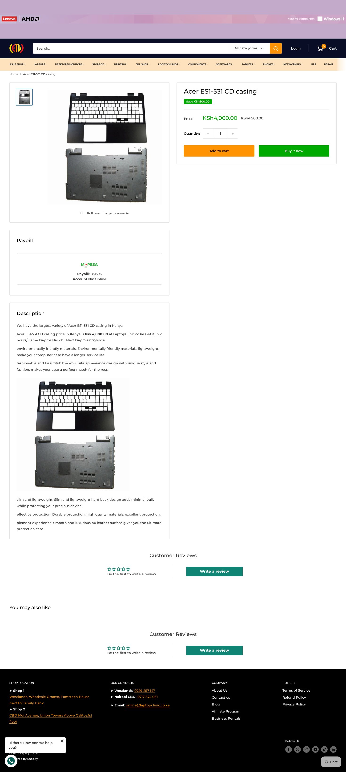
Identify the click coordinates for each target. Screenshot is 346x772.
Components (197, 64)
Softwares (224, 64)
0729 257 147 (144, 691)
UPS (313, 64)
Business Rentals (226, 718)
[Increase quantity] (233, 134)
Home (13, 74)
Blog (216, 704)
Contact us (221, 697)
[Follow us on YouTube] (315, 749)
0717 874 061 (147, 697)
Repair (328, 64)
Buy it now (294, 151)
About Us (219, 690)
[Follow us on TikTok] (324, 749)
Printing (120, 64)
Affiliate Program (226, 711)
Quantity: (192, 134)
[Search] (276, 48)
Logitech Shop (168, 64)
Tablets (247, 64)
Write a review (214, 571)
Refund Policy (294, 697)
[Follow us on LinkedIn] (333, 749)
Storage (98, 64)
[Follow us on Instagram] (306, 749)
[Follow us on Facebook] (288, 749)
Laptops (39, 64)
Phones (268, 64)
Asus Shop (16, 64)
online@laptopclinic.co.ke (148, 705)
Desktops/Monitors (68, 64)
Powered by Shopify (23, 758)
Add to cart (219, 151)
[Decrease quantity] (208, 134)
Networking (292, 64)
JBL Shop (142, 64)
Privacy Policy (294, 704)
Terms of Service (296, 690)
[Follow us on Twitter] (297, 749)
